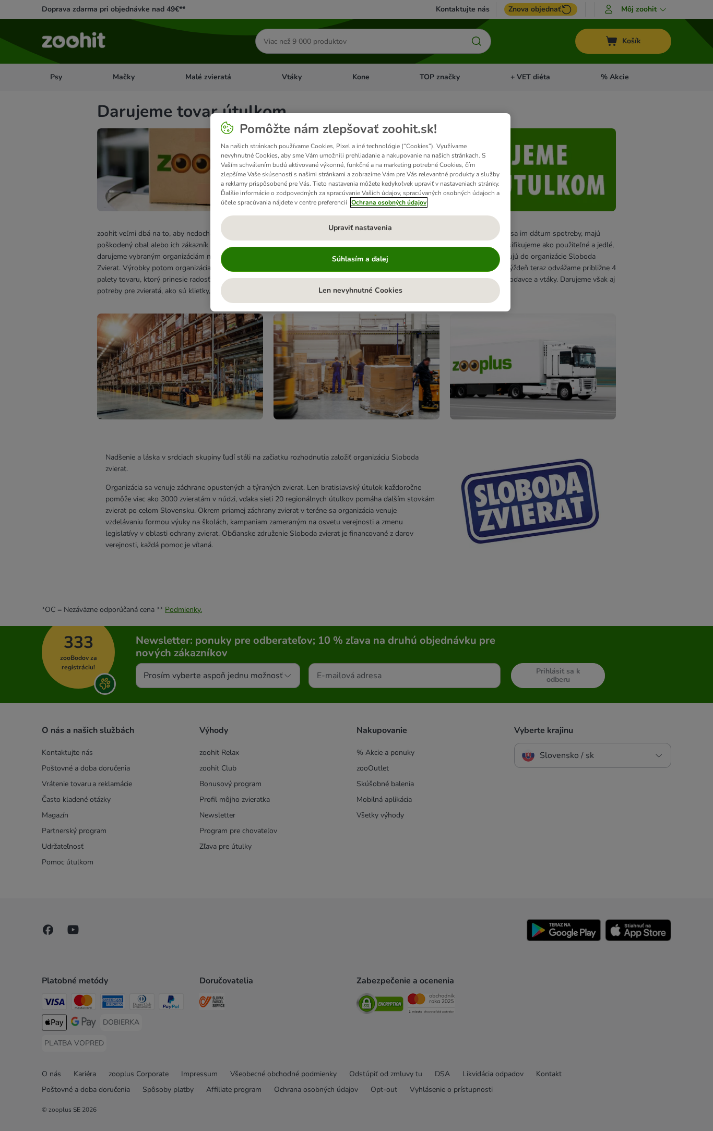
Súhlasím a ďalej (360, 259)
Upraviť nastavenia (360, 228)
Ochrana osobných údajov (388, 202)
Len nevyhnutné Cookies (360, 290)
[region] (360, 212)
